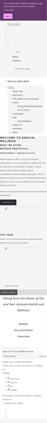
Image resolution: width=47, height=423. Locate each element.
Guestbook (17, 128)
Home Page (17, 91)
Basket (15, 56)
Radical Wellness (25, 121)
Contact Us (17, 124)
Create (20, 403)
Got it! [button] (8, 16)
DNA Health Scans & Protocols (25, 98)
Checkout (16, 60)
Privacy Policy (24, 336)
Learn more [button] (9, 10)
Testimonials (18, 113)
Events (15, 102)
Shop (14, 117)
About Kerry (17, 95)
